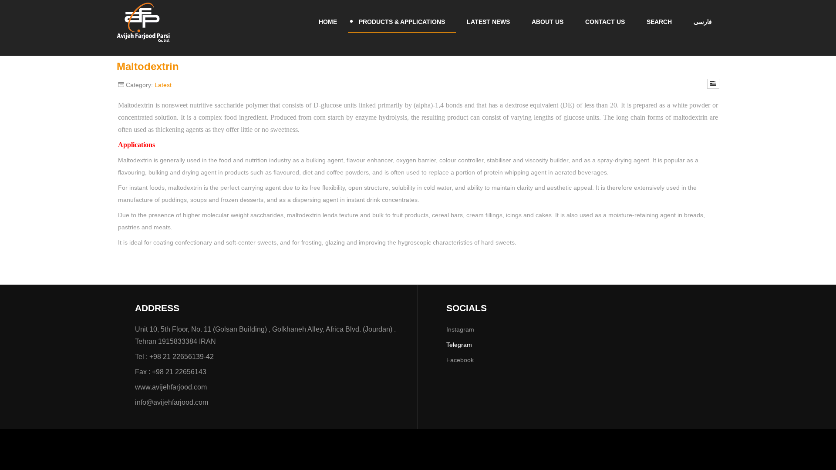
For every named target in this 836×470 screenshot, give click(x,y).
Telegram (459, 344)
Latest (163, 84)
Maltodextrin (148, 66)
